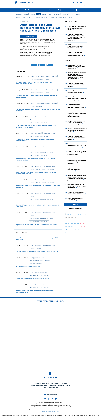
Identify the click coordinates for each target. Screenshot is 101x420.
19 (72, 227)
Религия (71, 14)
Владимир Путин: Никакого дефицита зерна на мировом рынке (77, 137)
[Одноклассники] (41, 65)
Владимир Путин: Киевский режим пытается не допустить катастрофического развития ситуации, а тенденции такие (77, 75)
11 (69, 224)
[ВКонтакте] (34, 65)
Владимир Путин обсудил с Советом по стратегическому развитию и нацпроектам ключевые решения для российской (77, 178)
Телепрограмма (29, 6)
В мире (38, 14)
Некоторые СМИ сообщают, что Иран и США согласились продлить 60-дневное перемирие (37, 96)
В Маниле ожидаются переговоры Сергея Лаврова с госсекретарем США (37, 251)
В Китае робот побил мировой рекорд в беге (76, 192)
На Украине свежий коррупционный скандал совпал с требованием (77, 130)
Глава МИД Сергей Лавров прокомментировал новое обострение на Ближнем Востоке (35, 291)
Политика (26, 14)
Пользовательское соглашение (39, 385)
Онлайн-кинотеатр (59, 381)
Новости (21, 6)
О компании (40, 381)
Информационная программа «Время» (41, 17)
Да (64, 10)
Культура (77, 14)
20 (75, 227)
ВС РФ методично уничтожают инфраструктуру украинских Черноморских (76, 46)
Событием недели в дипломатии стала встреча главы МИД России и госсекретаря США (35, 159)
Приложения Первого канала (41, 383)
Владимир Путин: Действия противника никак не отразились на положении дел (76, 54)
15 (81, 224)
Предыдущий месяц (65, 214)
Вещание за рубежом (52, 394)
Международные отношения (32, 60)
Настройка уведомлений (50, 391)
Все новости (19, 14)
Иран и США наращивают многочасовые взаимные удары (33, 278)
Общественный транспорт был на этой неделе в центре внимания (77, 186)
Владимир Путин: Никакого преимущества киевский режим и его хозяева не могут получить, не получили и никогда (76, 37)
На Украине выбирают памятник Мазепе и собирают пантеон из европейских (76, 122)
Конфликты (54, 76)
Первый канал (26, 3)
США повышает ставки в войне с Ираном (28, 266)
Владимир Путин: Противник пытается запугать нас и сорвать (76, 84)
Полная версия (38, 6)
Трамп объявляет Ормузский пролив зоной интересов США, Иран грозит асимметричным (77, 145)
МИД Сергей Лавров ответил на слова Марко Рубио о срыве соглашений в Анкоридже (37, 205)
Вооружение (38, 133)
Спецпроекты (48, 381)
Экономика (32, 14)
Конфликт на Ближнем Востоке (43, 76)
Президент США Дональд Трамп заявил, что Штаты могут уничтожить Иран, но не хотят (38, 109)
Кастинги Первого (55, 383)
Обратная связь (52, 385)
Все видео (64, 383)
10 (66, 224)
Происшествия (57, 14)
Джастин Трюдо (53, 60)
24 (66, 230)
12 (72, 224)
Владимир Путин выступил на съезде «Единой (75, 91)
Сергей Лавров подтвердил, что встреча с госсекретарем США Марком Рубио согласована (36, 225)
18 (69, 227)
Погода (28, 17)
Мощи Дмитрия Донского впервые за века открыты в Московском (77, 28)
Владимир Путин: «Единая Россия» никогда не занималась (77, 169)
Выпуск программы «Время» (75, 199)
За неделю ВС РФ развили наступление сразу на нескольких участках (76, 66)
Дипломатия (38, 146)
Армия (50, 14)
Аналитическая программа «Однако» (58, 17)
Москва (70, 17)
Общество (44, 14)
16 (84, 224)
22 (81, 227)
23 (84, 227)
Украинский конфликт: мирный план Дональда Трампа (41, 152)
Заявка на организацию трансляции (50, 411)
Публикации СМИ (53, 387)
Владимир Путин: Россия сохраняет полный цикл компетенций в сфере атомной (77, 153)
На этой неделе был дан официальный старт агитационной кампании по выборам (77, 161)
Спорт (24, 17)
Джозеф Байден (44, 60)
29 (72, 218)
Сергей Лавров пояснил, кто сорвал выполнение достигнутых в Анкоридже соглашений (38, 186)
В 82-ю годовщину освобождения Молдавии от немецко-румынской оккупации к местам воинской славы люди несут (77, 114)
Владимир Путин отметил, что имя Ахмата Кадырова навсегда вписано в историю (77, 98)
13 (75, 224)
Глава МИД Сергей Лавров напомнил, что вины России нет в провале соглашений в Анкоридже (36, 172)
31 (78, 218)
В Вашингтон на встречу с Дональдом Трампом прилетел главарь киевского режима (35, 139)
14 (78, 224)
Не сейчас (73, 10)
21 (78, 227)
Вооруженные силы (39, 257)
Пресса (47, 79)
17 (66, 227)
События (45, 387)
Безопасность (65, 14)
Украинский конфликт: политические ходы (39, 122)
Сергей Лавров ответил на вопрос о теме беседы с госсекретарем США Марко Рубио (37, 238)
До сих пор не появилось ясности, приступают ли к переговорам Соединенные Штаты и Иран (35, 82)
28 (69, 218)
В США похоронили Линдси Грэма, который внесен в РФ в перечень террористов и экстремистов (36, 126)
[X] (49, 65)
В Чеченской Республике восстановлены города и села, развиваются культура (76, 106)
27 (66, 218)
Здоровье (18, 17)
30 (75, 218)
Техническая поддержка (64, 385)
